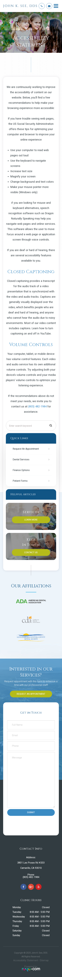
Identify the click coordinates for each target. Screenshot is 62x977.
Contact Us (31, 552)
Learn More (31, 519)
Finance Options (21, 470)
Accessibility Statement (25, 960)
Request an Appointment (26, 448)
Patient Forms (20, 480)
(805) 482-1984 (37, 406)
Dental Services (21, 459)
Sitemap (44, 960)
